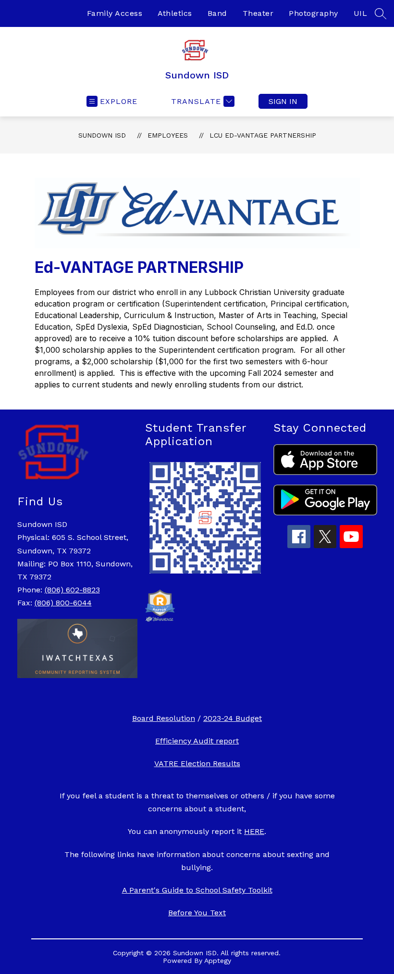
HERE (254, 831)
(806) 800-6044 (63, 602)
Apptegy (217, 960)
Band (217, 13)
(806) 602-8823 (72, 589)
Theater (258, 13)
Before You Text (197, 912)
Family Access (115, 13)
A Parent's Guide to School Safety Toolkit (197, 890)
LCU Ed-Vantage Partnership (262, 135)
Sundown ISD (102, 135)
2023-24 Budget (232, 718)
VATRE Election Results (197, 763)
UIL (361, 13)
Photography (313, 13)
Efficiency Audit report (197, 740)
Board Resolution (163, 718)
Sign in (283, 101)
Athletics (175, 13)
